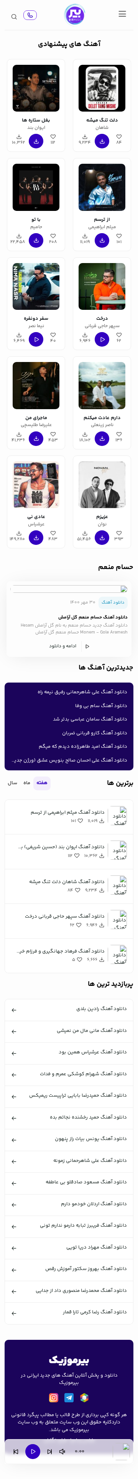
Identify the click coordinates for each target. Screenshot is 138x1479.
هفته (42, 783)
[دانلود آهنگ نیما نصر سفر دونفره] (36, 285)
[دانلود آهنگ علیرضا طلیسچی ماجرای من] (36, 384)
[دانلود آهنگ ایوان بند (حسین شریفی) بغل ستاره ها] (36, 87)
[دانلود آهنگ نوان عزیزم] (102, 483)
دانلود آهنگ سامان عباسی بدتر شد (90, 719)
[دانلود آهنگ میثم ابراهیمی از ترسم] (102, 186)
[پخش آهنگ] (30, 15)
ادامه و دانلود (62, 646)
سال (12, 783)
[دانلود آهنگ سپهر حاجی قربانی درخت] (102, 285)
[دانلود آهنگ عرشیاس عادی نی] (36, 483)
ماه (26, 783)
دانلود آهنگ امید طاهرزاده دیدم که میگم (83, 746)
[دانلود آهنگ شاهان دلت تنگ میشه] (102, 87)
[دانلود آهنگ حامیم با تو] (36, 186)
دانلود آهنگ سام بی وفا (101, 706)
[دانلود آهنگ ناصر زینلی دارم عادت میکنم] (102, 384)
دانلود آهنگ (113, 602)
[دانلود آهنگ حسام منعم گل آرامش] (69, 589)
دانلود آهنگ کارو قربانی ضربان (94, 733)
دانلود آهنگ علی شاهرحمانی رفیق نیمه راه (82, 692)
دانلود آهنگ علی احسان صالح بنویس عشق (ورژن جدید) (68, 760)
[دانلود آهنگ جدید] (74, 15)
